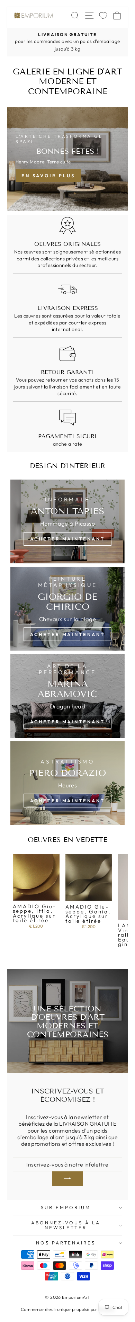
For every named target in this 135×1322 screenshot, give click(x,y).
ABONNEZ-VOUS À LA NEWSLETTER (66, 1225)
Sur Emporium (66, 1207)
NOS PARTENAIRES (66, 1242)
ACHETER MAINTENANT (67, 539)
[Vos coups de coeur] (103, 15)
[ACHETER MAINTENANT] (67, 609)
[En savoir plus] (67, 159)
